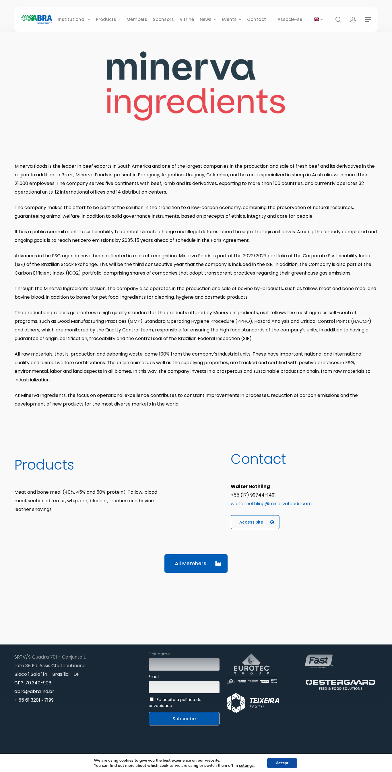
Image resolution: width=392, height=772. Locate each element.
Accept (282, 763)
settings (246, 765)
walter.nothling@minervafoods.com (271, 503)
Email (154, 677)
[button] (368, 20)
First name (159, 654)
